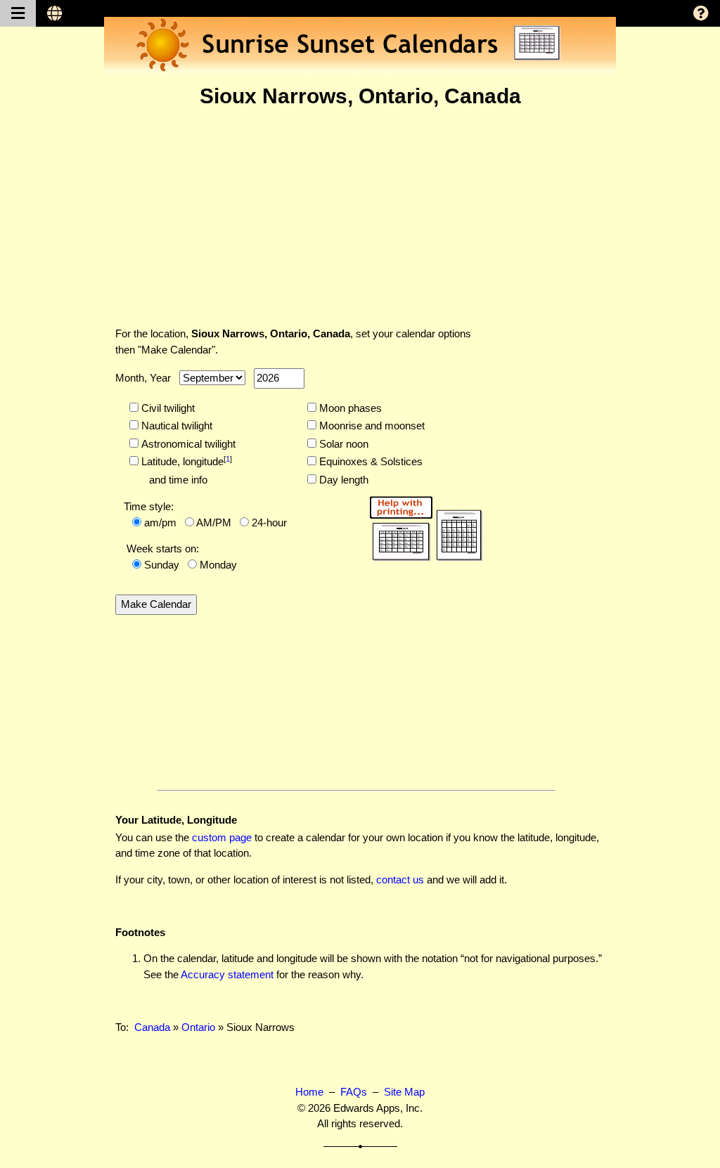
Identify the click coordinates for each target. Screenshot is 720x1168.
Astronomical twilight (187, 444)
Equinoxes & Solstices (369, 461)
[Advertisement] (360, 217)
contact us (400, 879)
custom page (222, 837)
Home (309, 1092)
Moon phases (349, 408)
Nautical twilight (175, 425)
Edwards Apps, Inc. (378, 1108)
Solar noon (342, 444)
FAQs (353, 1092)
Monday (218, 565)
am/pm (160, 522)
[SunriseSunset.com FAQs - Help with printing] (421, 526)
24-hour (269, 522)
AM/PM (213, 522)
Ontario (198, 1027)
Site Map (404, 1092)
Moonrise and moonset (370, 425)
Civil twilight (167, 408)
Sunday (161, 565)
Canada (152, 1027)
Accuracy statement (227, 974)
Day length (342, 480)
